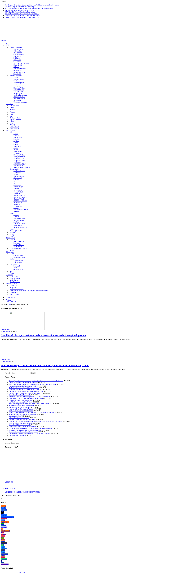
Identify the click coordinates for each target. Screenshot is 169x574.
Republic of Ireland (16, 120)
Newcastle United (19, 155)
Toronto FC (17, 74)
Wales (11, 116)
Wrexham (16, 211)
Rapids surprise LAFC (16, 416)
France (12, 107)
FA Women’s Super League (18, 248)
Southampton (17, 202)
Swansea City (17, 206)
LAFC (15, 84)
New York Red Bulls (19, 68)
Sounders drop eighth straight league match (22, 419)
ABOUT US (9, 482)
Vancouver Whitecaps (20, 102)
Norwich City (17, 190)
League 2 (12, 229)
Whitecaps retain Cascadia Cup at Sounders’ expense (25, 430)
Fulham (15, 149)
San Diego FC (17, 93)
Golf (11, 271)
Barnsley (16, 215)
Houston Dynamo (19, 83)
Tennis (12, 273)
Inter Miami (17, 60)
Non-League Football (16, 231)
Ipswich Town (17, 183)
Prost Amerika (14, 292)
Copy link (22, 572)
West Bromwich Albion (20, 209)
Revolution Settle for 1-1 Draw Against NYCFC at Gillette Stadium (29, 396)
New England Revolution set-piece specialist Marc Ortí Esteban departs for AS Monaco (32, 5)
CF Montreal (17, 61)
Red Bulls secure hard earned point (19, 407)
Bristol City (17, 174)
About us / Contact (11, 283)
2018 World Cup (11, 301)
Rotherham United (19, 223)
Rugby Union (17, 262)
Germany (12, 109)
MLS (7, 46)
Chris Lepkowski (15, 282)
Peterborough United (19, 220)
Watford (15, 208)
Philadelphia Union (19, 72)
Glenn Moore (14, 276)
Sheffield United (18, 199)
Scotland (12, 112)
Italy (11, 111)
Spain (11, 114)
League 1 (12, 213)
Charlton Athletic (18, 176)
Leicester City (17, 185)
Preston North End (19, 195)
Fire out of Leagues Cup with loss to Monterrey (19, 7)
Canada (12, 121)
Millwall (16, 188)
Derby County (17, 178)
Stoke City (16, 204)
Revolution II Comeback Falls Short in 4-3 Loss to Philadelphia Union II (31, 428)
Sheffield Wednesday (20, 201)
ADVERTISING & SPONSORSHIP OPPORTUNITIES (22, 492)
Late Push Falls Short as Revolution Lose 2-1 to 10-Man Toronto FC (30, 433)
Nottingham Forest (19, 157)
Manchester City (18, 158)
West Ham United (19, 165)
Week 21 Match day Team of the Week (21, 411)
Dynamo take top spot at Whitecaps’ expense (22, 414)
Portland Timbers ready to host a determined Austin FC (22, 17)
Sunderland (17, 162)
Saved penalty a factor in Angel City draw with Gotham (26, 398)
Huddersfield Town (19, 218)
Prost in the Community (17, 289)
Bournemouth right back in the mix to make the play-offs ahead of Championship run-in (45, 365)
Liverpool (16, 153)
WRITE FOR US (10, 489)
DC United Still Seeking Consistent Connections (20, 12)
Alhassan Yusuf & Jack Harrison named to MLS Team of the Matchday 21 (32, 412)
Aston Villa (17, 135)
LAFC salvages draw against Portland (20, 402)
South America (14, 127)
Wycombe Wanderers (20, 227)
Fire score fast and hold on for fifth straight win (23, 432)
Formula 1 (16, 266)
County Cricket (18, 255)
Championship (14, 169)
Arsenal (15, 134)
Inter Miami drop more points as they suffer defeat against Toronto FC (30, 404)
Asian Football (14, 128)
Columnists (9, 275)
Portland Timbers (18, 90)
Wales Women (17, 246)
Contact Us (13, 285)
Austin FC (16, 77)
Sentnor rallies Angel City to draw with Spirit (22, 426)
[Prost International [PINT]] (68, 39)
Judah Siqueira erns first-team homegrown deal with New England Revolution (29, 8)
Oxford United (18, 192)
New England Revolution (21, 63)
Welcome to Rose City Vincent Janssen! (21, 409)
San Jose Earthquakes (20, 95)
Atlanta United (18, 49)
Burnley (15, 142)
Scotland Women (18, 245)
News (7, 299)
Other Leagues (10, 130)
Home (7, 44)
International (9, 104)
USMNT (12, 125)
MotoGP (16, 268)
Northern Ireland (15, 118)
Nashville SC (17, 65)
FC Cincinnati (17, 53)
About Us (13, 287)
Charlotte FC (17, 56)
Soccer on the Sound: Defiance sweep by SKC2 (19, 10)
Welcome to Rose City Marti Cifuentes (20, 423)
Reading (16, 222)
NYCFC (16, 67)
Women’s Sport (10, 238)
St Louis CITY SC (19, 97)
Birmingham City (18, 172)
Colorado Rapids (18, 79)
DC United (16, 58)
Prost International (11, 297)
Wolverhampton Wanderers (21, 167)
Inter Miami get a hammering (18, 435)
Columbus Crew (18, 54)
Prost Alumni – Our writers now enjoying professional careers (29, 290)
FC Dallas (16, 81)
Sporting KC (17, 100)
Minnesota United (19, 88)
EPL (11, 132)
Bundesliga (13, 232)
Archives (7, 443)
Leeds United (17, 151)
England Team (14, 105)
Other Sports (9, 252)
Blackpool (16, 216)
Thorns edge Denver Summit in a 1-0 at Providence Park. (22, 15)
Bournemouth (17, 137)
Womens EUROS (19, 241)
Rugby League (18, 260)
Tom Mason (6, 331)
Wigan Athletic (18, 225)
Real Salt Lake (18, 91)
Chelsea (15, 144)
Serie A (12, 236)
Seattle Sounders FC (19, 98)
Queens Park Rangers (20, 197)
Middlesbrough (18, 186)
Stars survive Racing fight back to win (20, 400)
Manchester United (19, 160)
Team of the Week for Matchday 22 (20, 395)
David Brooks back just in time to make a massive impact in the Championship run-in (43, 335)
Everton (15, 148)
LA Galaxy (16, 86)
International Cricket (19, 257)
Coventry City (17, 179)
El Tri (11, 123)
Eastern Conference (16, 47)
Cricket (12, 253)
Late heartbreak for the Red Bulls (19, 418)
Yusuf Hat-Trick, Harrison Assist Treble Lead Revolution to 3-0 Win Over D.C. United (35, 421)
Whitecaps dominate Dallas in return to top (22, 405)
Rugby (12, 259)
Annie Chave (14, 280)
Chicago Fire (17, 51)
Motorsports (13, 264)
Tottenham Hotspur (19, 164)
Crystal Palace (17, 146)
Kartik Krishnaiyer (15, 278)
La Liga (12, 234)
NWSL (12, 250)
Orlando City (17, 70)
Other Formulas (18, 269)
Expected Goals (14, 294)
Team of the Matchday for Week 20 (20, 425)
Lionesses (16, 243)
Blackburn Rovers (19, 171)
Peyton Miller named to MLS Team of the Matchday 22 (22, 14)
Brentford (16, 139)
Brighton (16, 141)
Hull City (16, 181)
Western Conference (16, 75)
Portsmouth (17, 194)
